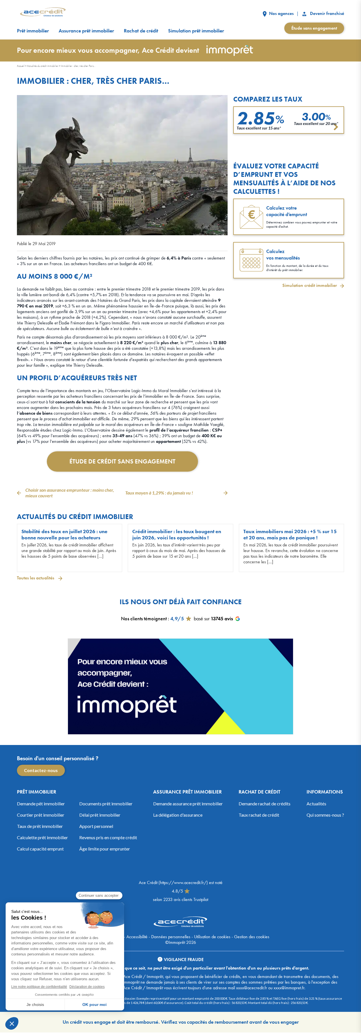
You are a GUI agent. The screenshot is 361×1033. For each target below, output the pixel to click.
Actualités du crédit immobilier (42, 66)
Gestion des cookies (251, 937)
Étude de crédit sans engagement (122, 461)
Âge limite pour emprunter (104, 848)
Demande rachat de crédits (264, 803)
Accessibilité (137, 937)
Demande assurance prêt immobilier (188, 803)
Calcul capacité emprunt (40, 848)
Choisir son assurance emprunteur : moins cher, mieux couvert (69, 492)
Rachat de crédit (141, 31)
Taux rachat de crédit (259, 814)
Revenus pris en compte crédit (108, 837)
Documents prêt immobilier (106, 803)
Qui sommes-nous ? (325, 814)
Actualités (316, 803)
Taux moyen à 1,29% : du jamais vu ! (159, 492)
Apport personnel (96, 826)
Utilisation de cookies (212, 937)
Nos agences (281, 13)
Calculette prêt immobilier (42, 837)
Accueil (21, 66)
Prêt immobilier (33, 31)
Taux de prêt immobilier (40, 826)
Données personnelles (170, 937)
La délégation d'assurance (177, 814)
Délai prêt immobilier (99, 814)
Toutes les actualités (36, 578)
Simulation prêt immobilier (196, 31)
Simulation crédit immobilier (309, 285)
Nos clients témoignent (144, 618)
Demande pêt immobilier (41, 803)
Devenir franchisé (326, 13)
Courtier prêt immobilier (40, 814)
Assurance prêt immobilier (86, 31)
